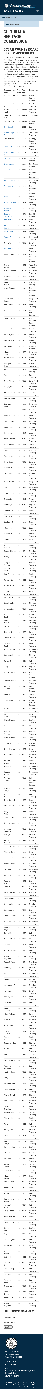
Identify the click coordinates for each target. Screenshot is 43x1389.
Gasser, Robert (9, 237)
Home (7, 1368)
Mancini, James (9, 180)
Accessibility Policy (28, 1370)
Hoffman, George (7, 226)
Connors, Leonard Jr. (8, 215)
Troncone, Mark (10, 186)
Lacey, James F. (10, 170)
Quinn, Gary (8, 146)
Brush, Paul (8, 196)
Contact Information (12, 1370)
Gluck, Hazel (8, 231)
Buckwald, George (7, 209)
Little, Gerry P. (9, 158)
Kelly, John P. (8, 127)
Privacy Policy (10, 1373)
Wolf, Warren (8, 220)
